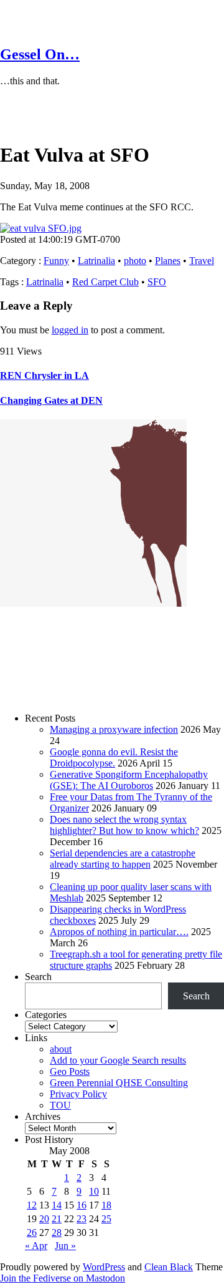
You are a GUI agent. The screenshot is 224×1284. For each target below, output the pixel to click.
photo (135, 260)
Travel (201, 260)
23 (81, 1218)
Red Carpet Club (105, 282)
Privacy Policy (78, 1094)
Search (38, 976)
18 (106, 1205)
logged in (70, 330)
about (61, 1049)
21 (57, 1218)
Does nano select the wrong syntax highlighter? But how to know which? (124, 825)
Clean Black (168, 1267)
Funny (56, 260)
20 (44, 1218)
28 (57, 1232)
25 (106, 1218)
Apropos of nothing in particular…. (119, 931)
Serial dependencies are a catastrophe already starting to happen (122, 859)
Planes (167, 260)
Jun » (65, 1245)
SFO (156, 282)
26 (32, 1232)
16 (81, 1205)
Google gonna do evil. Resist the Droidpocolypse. (114, 757)
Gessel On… (40, 54)
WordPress (104, 1267)
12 (32, 1205)
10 (94, 1191)
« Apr (36, 1245)
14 (57, 1205)
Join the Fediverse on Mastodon (62, 1278)
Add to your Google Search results (118, 1060)
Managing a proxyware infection (114, 729)
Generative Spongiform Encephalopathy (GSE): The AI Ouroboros (129, 780)
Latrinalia (96, 260)
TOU (60, 1105)
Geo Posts (70, 1071)
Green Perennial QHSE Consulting (119, 1082)
